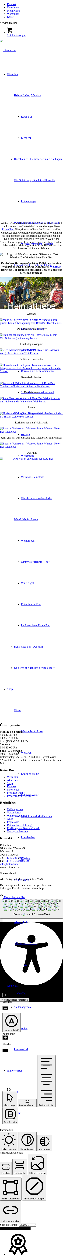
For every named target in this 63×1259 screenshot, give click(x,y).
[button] (1, 920)
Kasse (10, 16)
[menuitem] (35, 4)
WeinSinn (12, 776)
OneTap (21, 993)
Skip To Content (9, 1224)
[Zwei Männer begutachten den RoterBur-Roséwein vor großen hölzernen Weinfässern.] (31, 353)
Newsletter (13, 7)
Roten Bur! (8, 229)
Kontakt (11, 4)
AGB (10, 818)
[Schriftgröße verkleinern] (5, 1008)
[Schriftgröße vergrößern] (5, 995)
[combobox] (31, 909)
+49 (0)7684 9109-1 (16, 857)
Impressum (13, 821)
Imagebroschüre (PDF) (19, 795)
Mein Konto (13, 10)
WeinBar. (55, 266)
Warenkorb (13, 13)
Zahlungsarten (15, 809)
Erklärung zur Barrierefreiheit (23, 828)
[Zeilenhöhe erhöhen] (5, 1037)
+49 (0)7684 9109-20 (17, 860)
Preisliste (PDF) (15, 792)
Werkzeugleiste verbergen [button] (14, 999)
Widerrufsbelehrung (18, 815)
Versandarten (14, 812)
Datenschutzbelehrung (19, 825)
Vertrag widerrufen (17, 831)
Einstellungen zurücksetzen (15, 1228)
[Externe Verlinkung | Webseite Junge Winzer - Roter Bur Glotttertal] (31, 431)
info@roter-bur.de (10, 864)
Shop (10, 783)
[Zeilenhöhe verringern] (5, 1050)
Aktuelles (12, 780)
